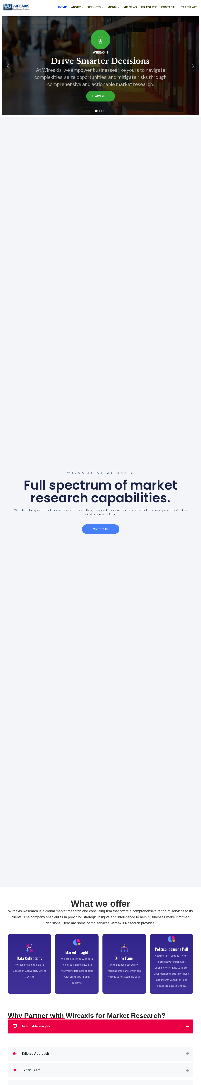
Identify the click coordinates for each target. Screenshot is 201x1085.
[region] (100, 65)
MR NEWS (130, 7)
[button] (82, 7)
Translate (189, 7)
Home (62, 7)
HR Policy (149, 7)
